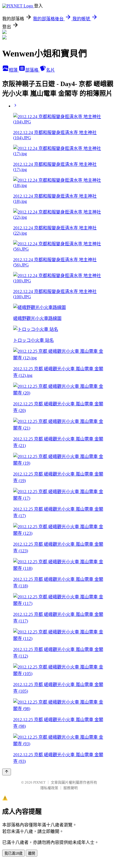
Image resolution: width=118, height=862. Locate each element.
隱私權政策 (49, 788)
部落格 (32, 70)
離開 (31, 853)
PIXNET (39, 782)
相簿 (14, 70)
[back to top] (6, 772)
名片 (50, 70)
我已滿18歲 (13, 853)
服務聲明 (70, 788)
